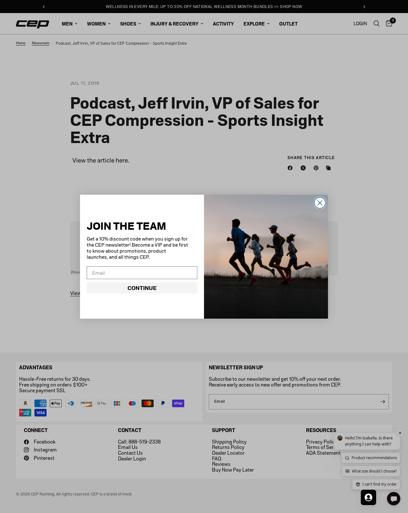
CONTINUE (142, 288)
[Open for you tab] (368, 497)
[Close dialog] (319, 202)
